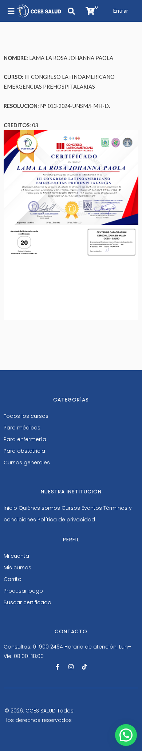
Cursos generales (27, 462)
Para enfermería (25, 439)
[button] (120, 11)
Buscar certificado (27, 602)
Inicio (10, 508)
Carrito (12, 579)
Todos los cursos (26, 416)
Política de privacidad (66, 519)
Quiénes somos (39, 508)
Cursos (71, 508)
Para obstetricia (24, 451)
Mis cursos (17, 567)
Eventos (92, 508)
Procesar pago (23, 590)
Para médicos (22, 427)
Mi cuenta (16, 556)
